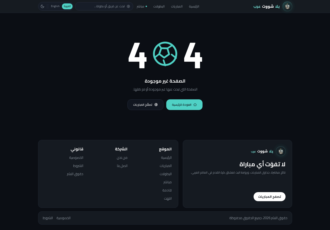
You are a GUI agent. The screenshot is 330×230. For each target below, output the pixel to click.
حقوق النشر (75, 174)
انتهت (168, 198)
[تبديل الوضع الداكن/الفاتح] (42, 6)
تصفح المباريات (269, 197)
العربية (67, 6)
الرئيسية (194, 6)
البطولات (159, 6)
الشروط (78, 166)
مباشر (140, 6)
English (55, 6)
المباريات (177, 6)
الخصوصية (76, 157)
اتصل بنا (122, 166)
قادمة (167, 190)
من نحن (122, 157)
